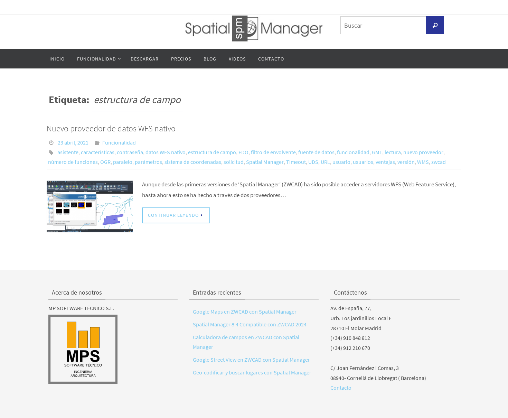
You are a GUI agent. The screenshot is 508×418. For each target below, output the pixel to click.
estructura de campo (212, 152)
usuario (341, 161)
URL (325, 161)
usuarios (363, 161)
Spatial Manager (265, 161)
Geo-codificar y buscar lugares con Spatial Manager (252, 372)
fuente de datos (316, 152)
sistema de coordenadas (192, 161)
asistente (67, 152)
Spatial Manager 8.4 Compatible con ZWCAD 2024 (250, 324)
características (97, 152)
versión (406, 161)
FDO (243, 152)
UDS (313, 161)
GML (377, 152)
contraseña (130, 152)
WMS (423, 161)
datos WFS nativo (165, 152)
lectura (393, 152)
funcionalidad (353, 152)
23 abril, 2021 (73, 142)
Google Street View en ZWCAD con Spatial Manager (251, 359)
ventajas (385, 161)
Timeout (296, 161)
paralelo (122, 161)
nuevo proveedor (423, 152)
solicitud (234, 161)
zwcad (438, 161)
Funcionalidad (119, 142)
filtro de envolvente (273, 152)
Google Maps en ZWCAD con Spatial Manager (245, 311)
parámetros (148, 161)
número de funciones (73, 161)
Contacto (340, 387)
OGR (105, 161)
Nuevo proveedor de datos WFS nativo (111, 128)
